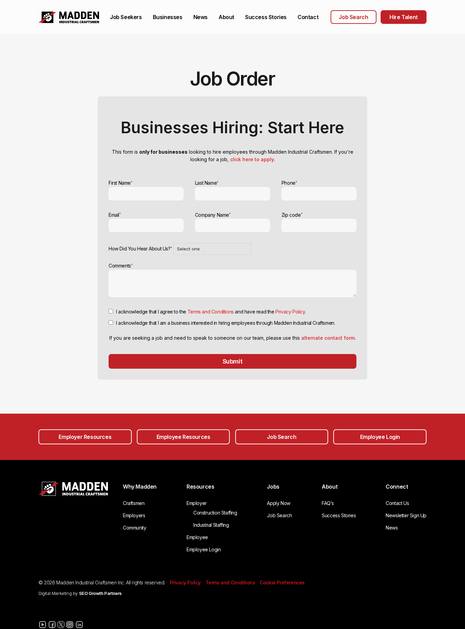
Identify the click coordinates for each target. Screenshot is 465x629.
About (226, 17)
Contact (308, 17)
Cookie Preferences (282, 582)
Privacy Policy (290, 311)
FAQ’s (328, 503)
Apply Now (278, 503)
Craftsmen (133, 503)
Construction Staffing (215, 513)
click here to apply (252, 159)
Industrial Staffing (211, 525)
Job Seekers (126, 17)
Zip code (292, 215)
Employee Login (380, 436)
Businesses (167, 17)
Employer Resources (85, 436)
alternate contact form (328, 338)
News (200, 17)
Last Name (207, 183)
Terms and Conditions (211, 311)
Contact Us (397, 503)
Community (134, 528)
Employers (134, 515)
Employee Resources (183, 436)
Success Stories (266, 17)
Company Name (213, 215)
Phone (289, 183)
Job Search (353, 17)
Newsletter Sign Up (406, 515)
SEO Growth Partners (100, 593)
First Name (120, 183)
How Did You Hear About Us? (140, 248)
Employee (197, 537)
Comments (120, 266)
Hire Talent (403, 17)
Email (115, 215)
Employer (197, 503)
